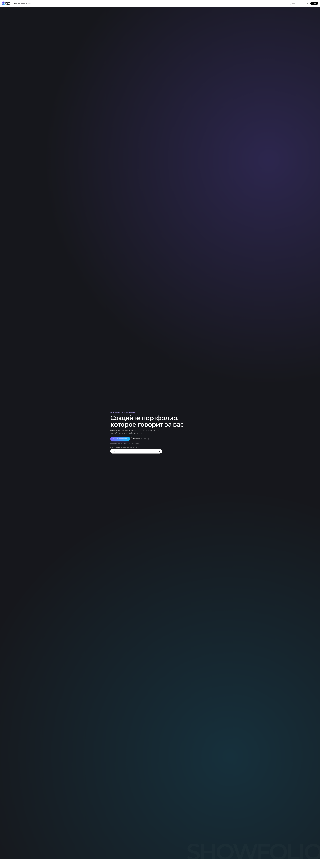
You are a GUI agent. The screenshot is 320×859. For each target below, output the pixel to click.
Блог (30, 3)
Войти (314, 3)
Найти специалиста (20, 3)
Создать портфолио (120, 439)
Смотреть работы (139, 439)
